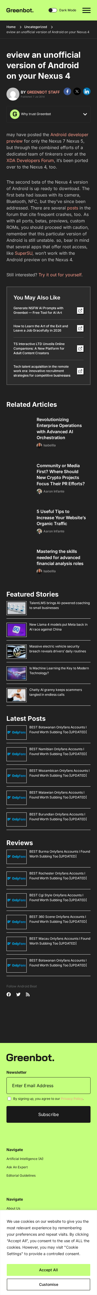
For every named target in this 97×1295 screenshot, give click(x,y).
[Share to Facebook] (67, 91)
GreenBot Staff (43, 92)
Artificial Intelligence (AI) (24, 1159)
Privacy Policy (72, 1099)
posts (72, 208)
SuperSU (23, 253)
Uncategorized (35, 27)
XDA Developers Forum (30, 160)
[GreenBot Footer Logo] (30, 1057)
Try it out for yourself (60, 274)
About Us (13, 1208)
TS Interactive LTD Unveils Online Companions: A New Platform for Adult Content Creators (39, 348)
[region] (48, 1252)
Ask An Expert (17, 1167)
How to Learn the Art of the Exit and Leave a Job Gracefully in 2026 (40, 328)
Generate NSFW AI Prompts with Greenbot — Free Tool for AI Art (38, 310)
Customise (48, 1284)
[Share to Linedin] (87, 91)
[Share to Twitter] (77, 91)
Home (11, 27)
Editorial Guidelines (21, 1175)
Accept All (48, 1270)
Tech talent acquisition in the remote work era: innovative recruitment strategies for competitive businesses (41, 371)
